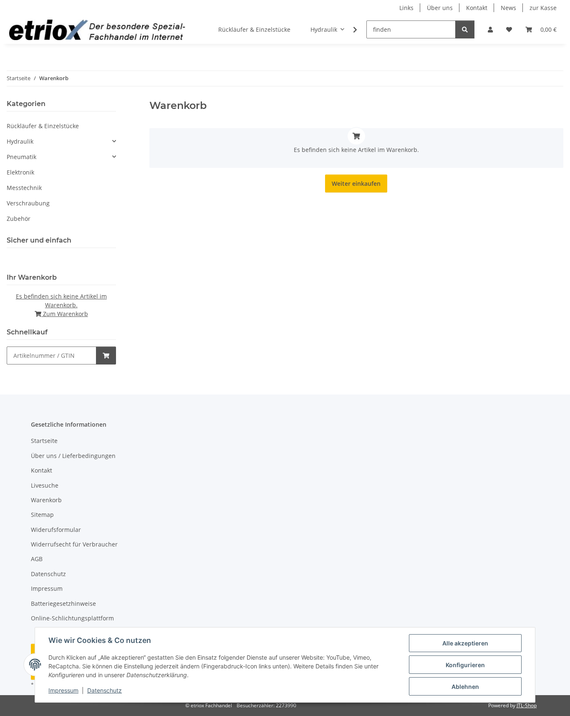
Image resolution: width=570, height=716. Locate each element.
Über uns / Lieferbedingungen (73, 456)
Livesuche (44, 485)
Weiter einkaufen (356, 183)
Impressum (63, 690)
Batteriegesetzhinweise (63, 603)
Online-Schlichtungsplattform (72, 618)
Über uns (440, 8)
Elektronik (20, 172)
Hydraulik (20, 141)
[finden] (464, 29)
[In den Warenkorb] (106, 355)
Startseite (44, 441)
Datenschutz (104, 690)
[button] (490, 29)
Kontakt (476, 8)
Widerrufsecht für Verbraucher (74, 544)
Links (406, 8)
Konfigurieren (465, 664)
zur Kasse (543, 8)
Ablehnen (465, 686)
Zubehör (18, 219)
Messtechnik (24, 188)
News (508, 8)
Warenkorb (46, 500)
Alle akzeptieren (465, 643)
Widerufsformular (56, 530)
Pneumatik (21, 157)
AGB (37, 559)
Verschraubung (28, 203)
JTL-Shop (527, 705)
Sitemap (42, 515)
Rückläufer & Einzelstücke (43, 126)
